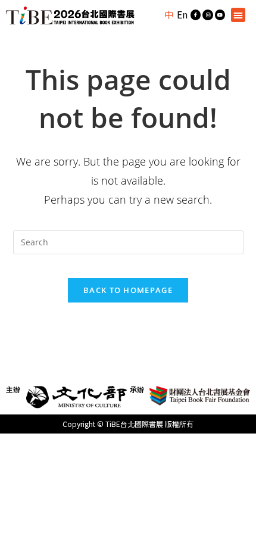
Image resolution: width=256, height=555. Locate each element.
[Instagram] (207, 15)
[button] (238, 15)
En (182, 14)
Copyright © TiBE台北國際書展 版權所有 (128, 424)
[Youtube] (220, 15)
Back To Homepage (128, 290)
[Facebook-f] (196, 15)
